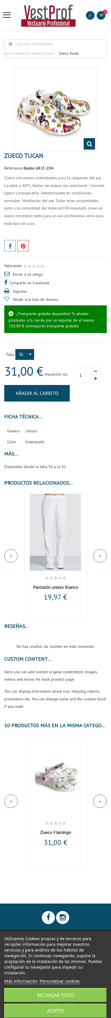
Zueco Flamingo (55, 832)
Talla (10, 354)
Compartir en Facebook (29, 282)
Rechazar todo (55, 995)
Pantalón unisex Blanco (55, 587)
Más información (21, 981)
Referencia (13, 168)
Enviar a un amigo (28, 274)
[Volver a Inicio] (10, 44)
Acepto (55, 1011)
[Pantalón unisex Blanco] (55, 532)
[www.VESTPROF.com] (48, 15)
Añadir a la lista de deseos (35, 299)
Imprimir (20, 291)
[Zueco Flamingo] (55, 777)
